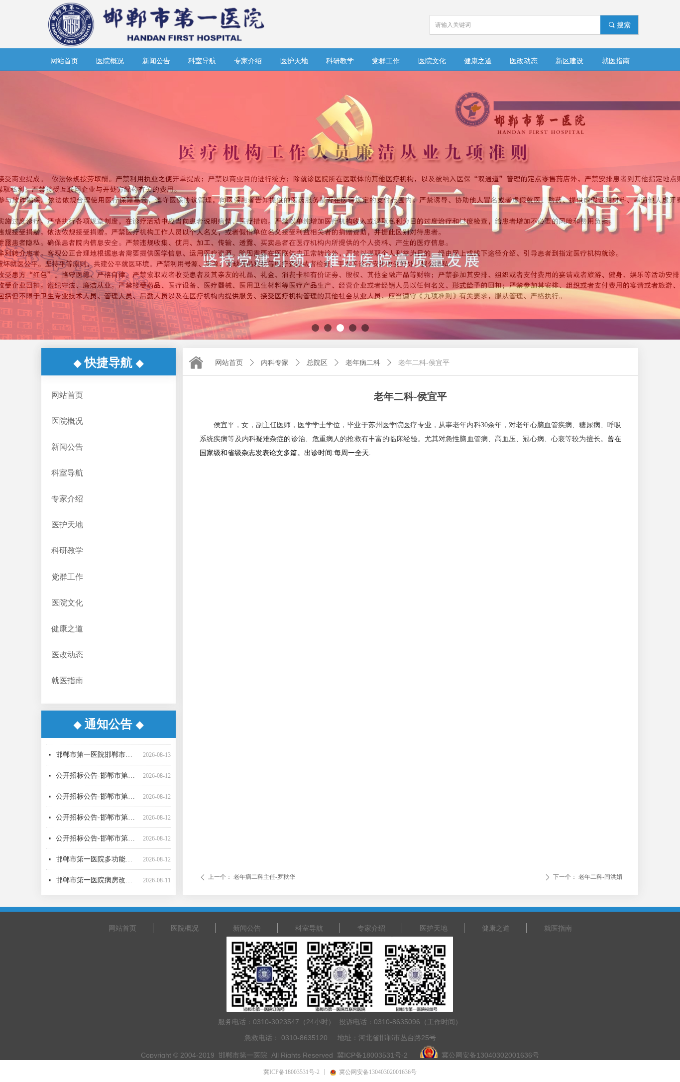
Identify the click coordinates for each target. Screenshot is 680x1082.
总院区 (317, 362)
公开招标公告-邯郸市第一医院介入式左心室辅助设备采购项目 (97, 821)
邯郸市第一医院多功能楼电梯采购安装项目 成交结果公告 (97, 842)
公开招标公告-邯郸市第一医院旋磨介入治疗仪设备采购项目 (97, 758)
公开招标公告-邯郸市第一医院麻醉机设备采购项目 (97, 800)
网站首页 (229, 362)
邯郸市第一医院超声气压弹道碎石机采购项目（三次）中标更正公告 (97, 884)
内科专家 (275, 362)
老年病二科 (362, 362)
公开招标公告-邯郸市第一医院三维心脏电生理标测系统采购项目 (97, 779)
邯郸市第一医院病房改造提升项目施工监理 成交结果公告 (97, 863)
